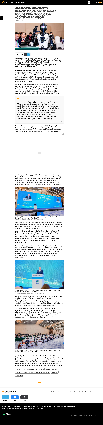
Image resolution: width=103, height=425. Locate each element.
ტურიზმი (84, 391)
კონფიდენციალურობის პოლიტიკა (66, 406)
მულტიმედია (98, 391)
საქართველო (19, 369)
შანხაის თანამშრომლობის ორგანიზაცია (34, 369)
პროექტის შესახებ (7, 406)
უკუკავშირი (40, 408)
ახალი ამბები (19, 375)
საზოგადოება (54, 372)
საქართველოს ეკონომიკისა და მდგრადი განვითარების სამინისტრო (32, 372)
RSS (54, 406)
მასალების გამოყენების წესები (30, 406)
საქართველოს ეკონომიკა (52, 369)
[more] (61, 121)
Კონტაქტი (17, 406)
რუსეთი (91, 391)
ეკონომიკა (52, 391)
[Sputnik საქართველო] (8, 4)
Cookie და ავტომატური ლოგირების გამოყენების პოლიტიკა (18, 408)
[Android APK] (6, 414)
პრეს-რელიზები (46, 406)
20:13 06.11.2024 (19, 20)
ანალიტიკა (37, 391)
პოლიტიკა (45, 391)
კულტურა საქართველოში (73, 391)
